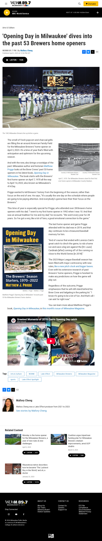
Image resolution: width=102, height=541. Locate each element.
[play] (7, 12)
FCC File (82, 506)
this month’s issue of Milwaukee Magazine (63, 308)
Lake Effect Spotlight (30, 379)
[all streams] (98, 13)
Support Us (62, 510)
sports (13, 379)
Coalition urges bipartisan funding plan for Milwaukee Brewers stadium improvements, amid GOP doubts (80, 441)
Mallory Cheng (26, 50)
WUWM (31, 374)
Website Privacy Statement (85, 513)
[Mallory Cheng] (8, 404)
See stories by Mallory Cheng (31, 410)
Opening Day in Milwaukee (26, 308)
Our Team (41, 508)
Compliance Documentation (85, 509)
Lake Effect (45, 374)
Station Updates (44, 512)
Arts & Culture (8, 27)
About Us (41, 506)
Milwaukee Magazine (86, 374)
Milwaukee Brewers (64, 374)
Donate (92, 3)
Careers (61, 508)
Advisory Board (44, 510)
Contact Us (62, 506)
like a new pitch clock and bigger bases (73, 266)
